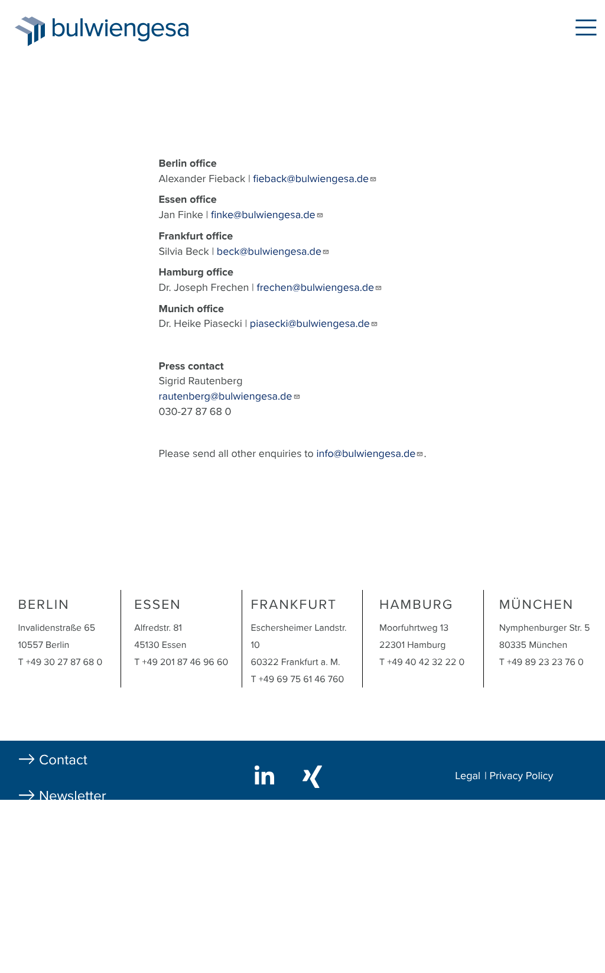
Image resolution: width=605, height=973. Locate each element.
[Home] (30, 31)
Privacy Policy (522, 776)
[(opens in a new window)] (267, 775)
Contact (63, 759)
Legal (467, 776)
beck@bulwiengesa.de (269, 251)
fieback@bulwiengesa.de (311, 179)
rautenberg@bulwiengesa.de (225, 396)
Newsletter (72, 796)
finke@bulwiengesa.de (263, 215)
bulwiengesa (138, 30)
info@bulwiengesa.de (366, 453)
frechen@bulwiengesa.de (316, 287)
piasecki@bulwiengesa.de (310, 323)
